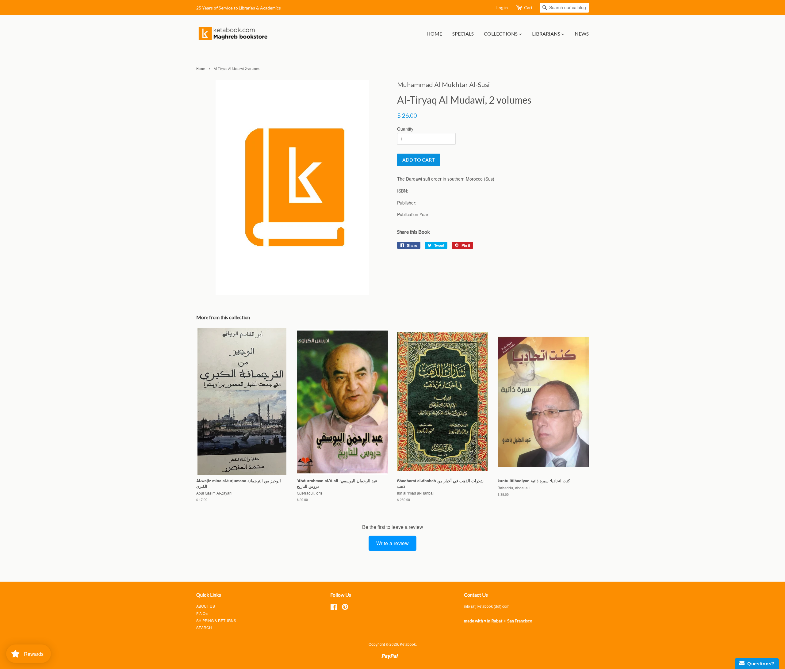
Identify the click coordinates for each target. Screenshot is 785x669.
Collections (501, 33)
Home (434, 33)
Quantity (405, 129)
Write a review (392, 543)
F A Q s (202, 613)
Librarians (546, 33)
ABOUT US (205, 606)
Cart (528, 7)
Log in (502, 7)
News (582, 33)
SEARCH (204, 627)
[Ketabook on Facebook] (333, 607)
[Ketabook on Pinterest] (345, 607)
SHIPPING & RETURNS (216, 620)
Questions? (759, 663)
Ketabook (408, 644)
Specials (463, 33)
